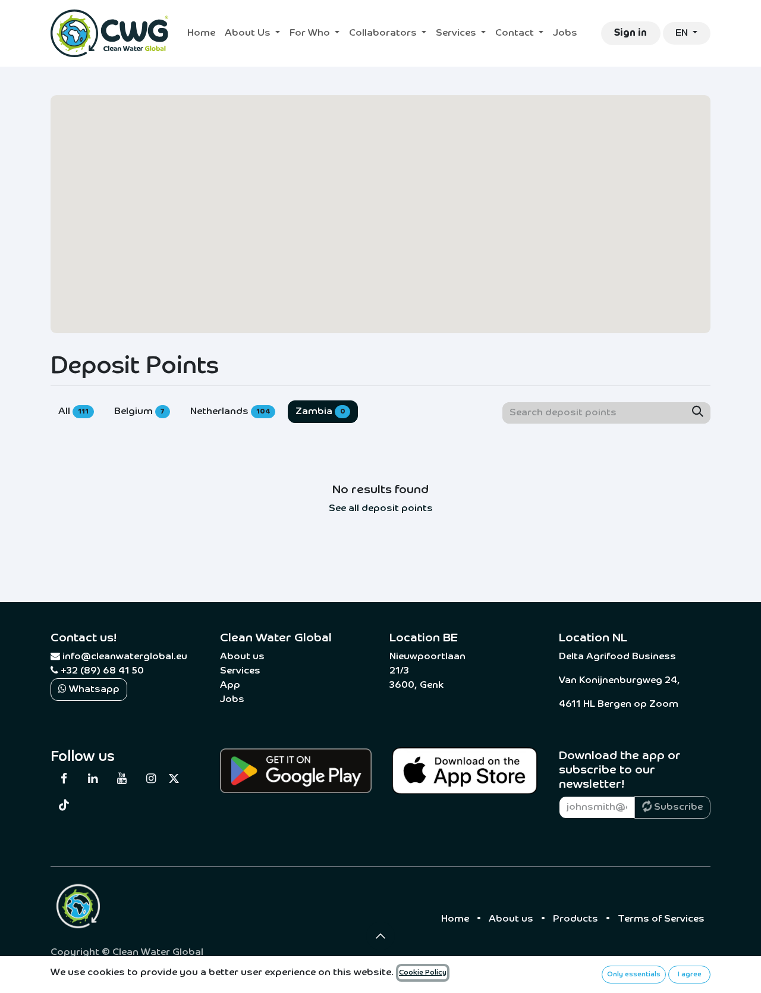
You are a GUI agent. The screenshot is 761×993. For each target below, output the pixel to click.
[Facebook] (63, 779)
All (73, 411)
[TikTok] (63, 805)
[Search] (697, 413)
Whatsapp (93, 689)
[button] (380, 936)
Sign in (630, 33)
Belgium (139, 411)
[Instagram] (150, 779)
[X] (174, 778)
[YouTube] (122, 779)
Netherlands (230, 411)
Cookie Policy (422, 972)
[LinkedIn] (92, 779)
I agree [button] (690, 974)
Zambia (320, 411)
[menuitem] (201, 33)
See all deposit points (381, 508)
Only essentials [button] (634, 974)
